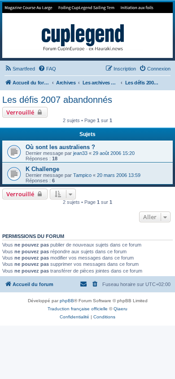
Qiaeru (120, 308)
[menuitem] (19, 68)
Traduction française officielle (78, 308)
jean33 (80, 153)
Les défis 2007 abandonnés (57, 100)
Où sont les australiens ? (60, 147)
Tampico (82, 175)
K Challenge (42, 169)
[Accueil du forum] (87, 30)
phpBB (67, 300)
